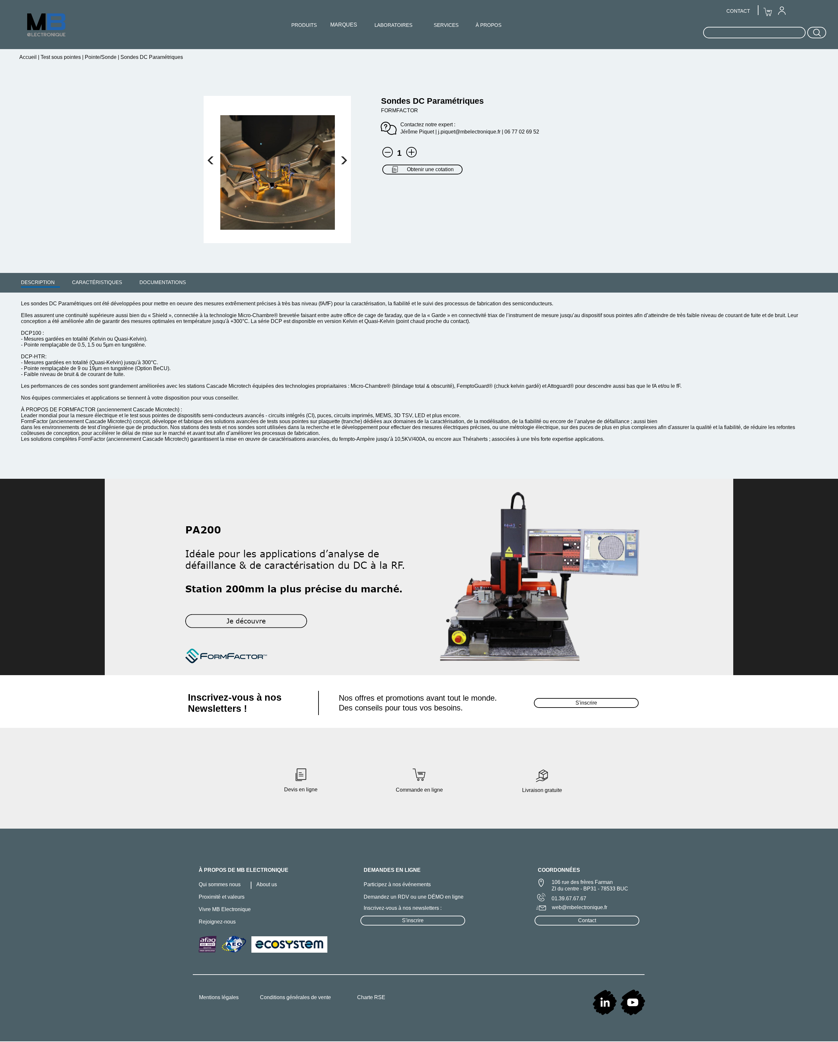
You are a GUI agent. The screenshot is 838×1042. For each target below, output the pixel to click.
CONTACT (738, 11)
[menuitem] (38, 282)
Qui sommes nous (220, 884)
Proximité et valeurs (222, 897)
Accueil (28, 57)
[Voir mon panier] (210, 160)
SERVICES (446, 25)
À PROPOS (488, 25)
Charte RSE (371, 997)
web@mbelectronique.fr (579, 907)
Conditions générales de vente (295, 997)
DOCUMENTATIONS (162, 282)
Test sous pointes (60, 57)
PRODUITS (304, 25)
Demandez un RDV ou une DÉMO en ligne (414, 897)
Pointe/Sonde (100, 57)
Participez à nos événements (397, 884)
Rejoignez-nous (217, 922)
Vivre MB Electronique (225, 909)
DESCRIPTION (38, 282)
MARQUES (343, 24)
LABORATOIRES (393, 25)
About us (266, 884)
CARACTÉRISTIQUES (97, 282)
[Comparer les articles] (411, 152)
